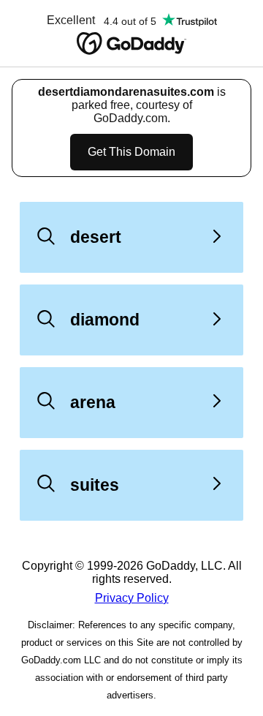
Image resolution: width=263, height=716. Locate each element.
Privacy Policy (132, 598)
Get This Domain (131, 152)
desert (95, 236)
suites (94, 484)
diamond (105, 319)
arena (92, 402)
